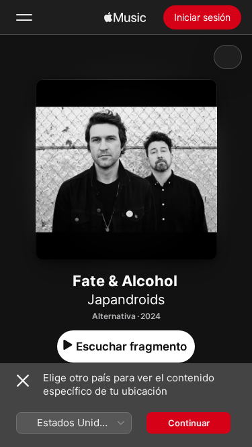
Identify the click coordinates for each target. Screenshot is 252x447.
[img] (125, 17)
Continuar (189, 423)
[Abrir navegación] (24, 17)
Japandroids (126, 300)
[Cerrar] (23, 381)
